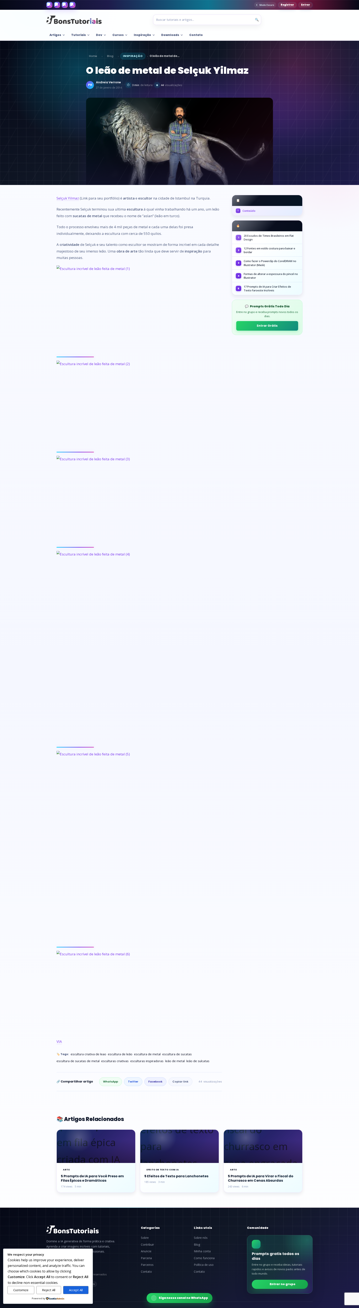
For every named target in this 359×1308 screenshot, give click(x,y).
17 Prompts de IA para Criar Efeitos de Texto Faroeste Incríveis (267, 288)
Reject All (48, 1290)
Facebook (155, 1082)
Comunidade (258, 1228)
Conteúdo (246, 211)
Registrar (287, 4)
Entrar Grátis (267, 326)
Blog (110, 56)
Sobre (145, 1238)
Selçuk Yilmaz (68, 198)
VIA (59, 1041)
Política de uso (204, 1265)
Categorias (150, 1228)
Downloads (170, 35)
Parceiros (147, 1265)
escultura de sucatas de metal (78, 1061)
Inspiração (142, 35)
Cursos (118, 35)
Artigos (55, 35)
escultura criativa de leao (88, 1054)
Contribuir (147, 1244)
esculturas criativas (115, 1061)
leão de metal (175, 1061)
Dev (99, 35)
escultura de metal (147, 1054)
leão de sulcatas (197, 1061)
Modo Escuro (266, 4)
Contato (196, 35)
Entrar (305, 4)
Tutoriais (78, 35)
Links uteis (203, 1228)
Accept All (76, 1290)
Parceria (146, 1258)
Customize (20, 1290)
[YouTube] (72, 5)
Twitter (133, 1082)
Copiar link (180, 1082)
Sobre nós (201, 1238)
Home (93, 56)
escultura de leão (120, 1054)
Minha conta (202, 1251)
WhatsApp (110, 1082)
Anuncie (146, 1251)
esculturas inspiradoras (147, 1061)
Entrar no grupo (282, 1284)
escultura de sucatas (177, 1054)
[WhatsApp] (65, 5)
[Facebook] (49, 5)
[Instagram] (57, 5)
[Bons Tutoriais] (74, 20)
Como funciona (204, 1258)
